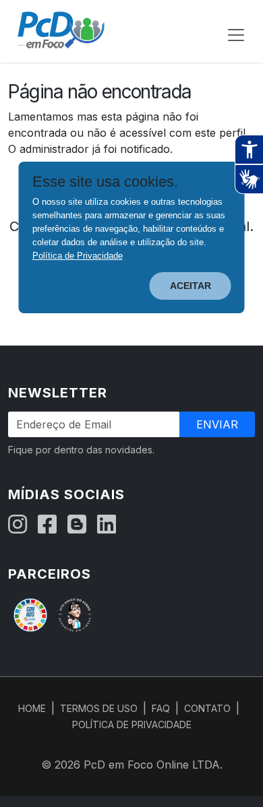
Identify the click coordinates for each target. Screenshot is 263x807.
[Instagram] (17, 524)
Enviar (217, 424)
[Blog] (76, 524)
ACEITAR (190, 285)
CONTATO (207, 708)
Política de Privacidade (77, 256)
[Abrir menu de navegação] (236, 35)
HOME (32, 708)
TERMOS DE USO (99, 708)
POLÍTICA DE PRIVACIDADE (132, 724)
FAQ (161, 708)
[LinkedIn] (106, 524)
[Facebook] (47, 524)
